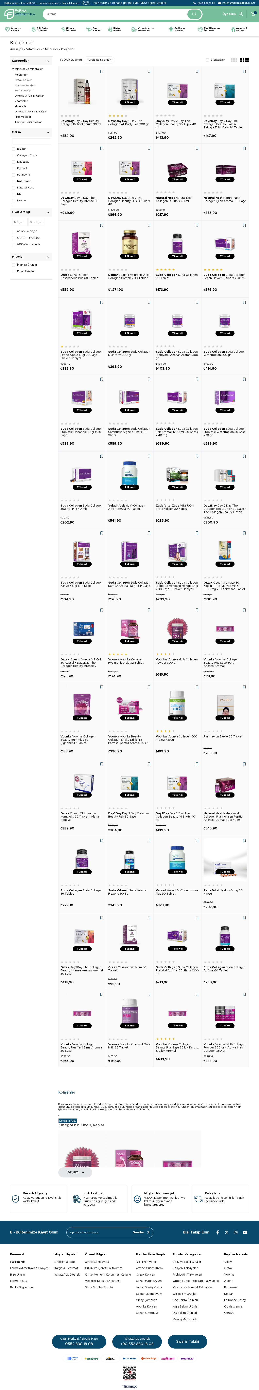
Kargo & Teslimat (66, 1268)
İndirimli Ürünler (27, 265)
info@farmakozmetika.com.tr (238, 3)
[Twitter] (227, 1232)
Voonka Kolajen (25, 85)
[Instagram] (236, 1232)
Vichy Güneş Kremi (149, 1287)
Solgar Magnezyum (149, 1294)
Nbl (19, 194)
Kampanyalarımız (49, 3)
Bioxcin (22, 149)
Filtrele (48, 222)
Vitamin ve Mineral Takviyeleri (193, 1287)
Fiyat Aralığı (21, 212)
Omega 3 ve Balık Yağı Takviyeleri (196, 1281)
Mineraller (21, 106)
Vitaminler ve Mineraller (27, 69)
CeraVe (229, 1313)
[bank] (130, 1359)
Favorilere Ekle (101, 71)
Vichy (228, 1262)
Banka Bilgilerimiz (21, 1287)
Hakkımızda (10, 3)
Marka (16, 132)
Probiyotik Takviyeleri (187, 1274)
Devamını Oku (67, 1120)
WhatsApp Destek (67, 1274)
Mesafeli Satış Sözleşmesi (102, 1281)
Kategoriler (20, 60)
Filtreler (18, 256)
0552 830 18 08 (206, 3)
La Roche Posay (235, 1300)
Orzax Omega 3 (147, 1313)
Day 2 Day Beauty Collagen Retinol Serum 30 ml (81, 123)
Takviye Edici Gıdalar (28, 122)
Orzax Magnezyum (149, 1281)
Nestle (21, 200)
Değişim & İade (64, 1262)
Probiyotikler (23, 117)
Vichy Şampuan (146, 1300)
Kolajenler (21, 75)
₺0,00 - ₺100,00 (27, 231)
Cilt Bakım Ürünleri (185, 1294)
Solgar (228, 1294)
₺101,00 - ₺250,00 (28, 238)
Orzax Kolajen (24, 80)
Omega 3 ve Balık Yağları (31, 111)
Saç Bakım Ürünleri (185, 1300)
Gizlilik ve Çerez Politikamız (103, 1268)
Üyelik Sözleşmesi (97, 1262)
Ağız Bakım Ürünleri (186, 1306)
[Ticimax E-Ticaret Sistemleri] (129, 1387)
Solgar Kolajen (24, 90)
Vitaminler (21, 101)
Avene (228, 1281)
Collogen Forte (27, 155)
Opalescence (233, 1306)
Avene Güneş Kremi (149, 1268)
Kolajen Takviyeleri (185, 1268)
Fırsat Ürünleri (26, 271)
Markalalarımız (71, 3)
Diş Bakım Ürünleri (185, 1313)
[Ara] (194, 14)
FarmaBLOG (28, 3)
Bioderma (230, 1287)
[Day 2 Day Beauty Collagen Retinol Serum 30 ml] (82, 90)
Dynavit (22, 168)
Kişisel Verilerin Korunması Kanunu (108, 1274)
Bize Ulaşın (17, 1274)
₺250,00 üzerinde (28, 244)
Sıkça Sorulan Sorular (99, 1287)
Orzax (228, 1268)
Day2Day (23, 162)
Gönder (138, 1232)
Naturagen (24, 181)
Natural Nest (25, 187)
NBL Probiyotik (146, 1262)
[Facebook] (217, 1232)
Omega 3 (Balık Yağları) (30, 96)
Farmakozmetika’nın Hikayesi (29, 1268)
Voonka (229, 1274)
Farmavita (23, 174)
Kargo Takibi (86, 3)
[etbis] (129, 1374)
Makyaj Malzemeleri (186, 1319)
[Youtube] (245, 1232)
